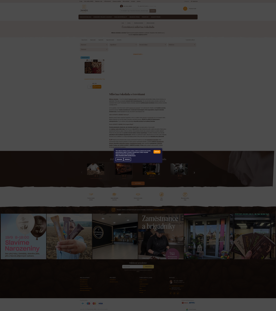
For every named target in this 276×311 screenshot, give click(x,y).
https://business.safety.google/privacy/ (126, 155)
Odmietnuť (127, 159)
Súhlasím (157, 151)
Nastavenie (119, 159)
